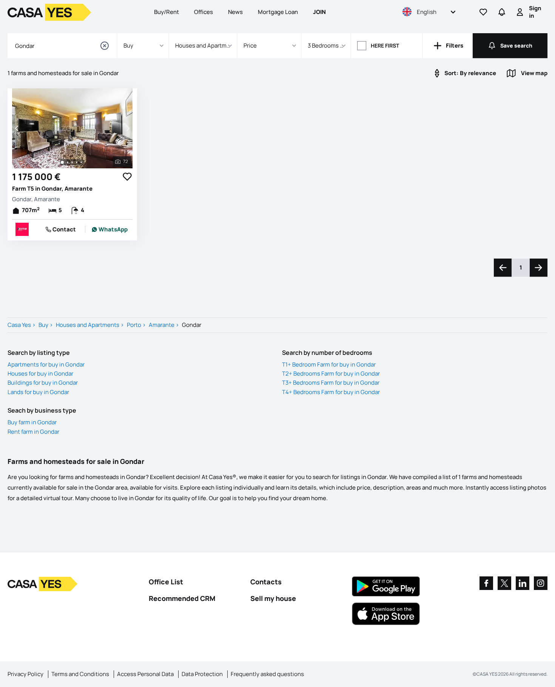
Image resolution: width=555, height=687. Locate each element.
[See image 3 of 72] (72, 162)
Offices (203, 12)
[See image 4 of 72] (76, 162)
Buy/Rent (166, 12)
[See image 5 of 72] (81, 162)
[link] (109, 229)
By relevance (470, 73)
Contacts (266, 581)
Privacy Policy (25, 674)
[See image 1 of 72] (62, 162)
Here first (385, 45)
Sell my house (273, 598)
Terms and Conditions (80, 674)
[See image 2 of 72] (67, 162)
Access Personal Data (145, 674)
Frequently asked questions (267, 674)
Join (319, 12)
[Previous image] (17, 128)
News (235, 12)
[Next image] (127, 128)
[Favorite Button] (127, 176)
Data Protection (202, 674)
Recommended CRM (182, 598)
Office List (166, 581)
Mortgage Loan (278, 12)
